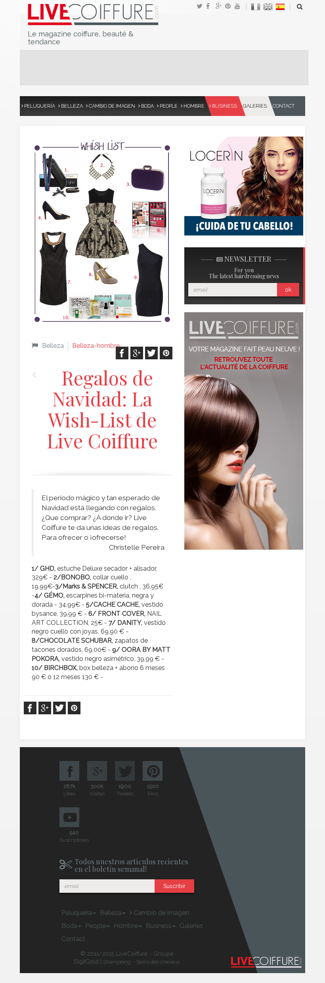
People (168, 106)
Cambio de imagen (111, 106)
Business (224, 106)
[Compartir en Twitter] (201, 6)
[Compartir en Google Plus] (220, 6)
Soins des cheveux (158, 962)
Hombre (193, 106)
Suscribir (174, 886)
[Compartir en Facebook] (211, 6)
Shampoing (117, 962)
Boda (147, 106)
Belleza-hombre (96, 345)
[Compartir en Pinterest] (230, 6)
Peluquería (39, 106)
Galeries (255, 106)
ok (288, 290)
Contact (283, 106)
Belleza (71, 106)
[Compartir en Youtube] (239, 6)
